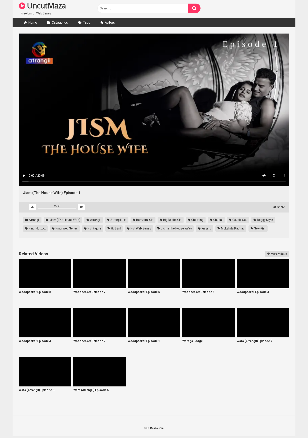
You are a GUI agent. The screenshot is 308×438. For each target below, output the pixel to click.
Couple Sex (239, 220)
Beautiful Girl (144, 220)
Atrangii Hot (118, 220)
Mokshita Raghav (232, 228)
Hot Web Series (140, 228)
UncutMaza (45, 5)
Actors (110, 23)
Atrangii (33, 220)
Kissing (206, 228)
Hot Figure (94, 228)
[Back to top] (294, 425)
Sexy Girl (259, 228)
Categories (60, 23)
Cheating (197, 220)
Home (32, 23)
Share (280, 207)
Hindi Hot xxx (37, 228)
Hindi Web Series (66, 228)
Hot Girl (115, 228)
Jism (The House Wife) (64, 220)
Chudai (218, 220)
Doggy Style (264, 220)
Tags (86, 23)
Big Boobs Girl (172, 220)
